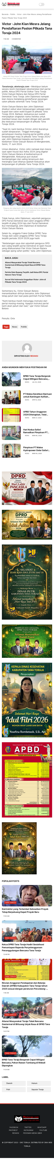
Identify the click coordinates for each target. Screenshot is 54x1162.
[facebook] (4, 335)
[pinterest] (19, 335)
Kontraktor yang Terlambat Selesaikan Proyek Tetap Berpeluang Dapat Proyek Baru (25, 910)
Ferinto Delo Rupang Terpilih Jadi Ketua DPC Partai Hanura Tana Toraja (26, 273)
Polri (8, 1089)
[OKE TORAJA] (11, 6)
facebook (14, 1127)
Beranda (5, 14)
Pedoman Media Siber (32, 1133)
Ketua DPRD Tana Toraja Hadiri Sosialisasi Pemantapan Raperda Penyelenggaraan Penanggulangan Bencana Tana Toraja (23, 947)
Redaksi (15, 1133)
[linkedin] (24, 335)
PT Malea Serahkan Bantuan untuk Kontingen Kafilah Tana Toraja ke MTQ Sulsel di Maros (37, 395)
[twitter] (9, 335)
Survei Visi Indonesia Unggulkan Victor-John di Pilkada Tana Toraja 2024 (25, 280)
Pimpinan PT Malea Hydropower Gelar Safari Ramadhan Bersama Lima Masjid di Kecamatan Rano (36, 449)
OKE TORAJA (25, 1142)
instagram (28, 1130)
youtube (43, 1130)
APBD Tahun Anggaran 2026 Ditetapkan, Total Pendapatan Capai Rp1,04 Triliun (36, 413)
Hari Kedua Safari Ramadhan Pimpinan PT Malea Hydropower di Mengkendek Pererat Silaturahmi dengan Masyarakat (35, 431)
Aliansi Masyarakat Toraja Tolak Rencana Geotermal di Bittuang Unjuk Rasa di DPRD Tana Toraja (25, 264)
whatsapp (41, 1127)
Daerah (9, 1083)
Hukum (34, 1083)
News (14, 327)
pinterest (13, 1130)
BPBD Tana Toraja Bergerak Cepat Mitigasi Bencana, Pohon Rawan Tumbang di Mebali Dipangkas (37, 377)
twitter (27, 1127)
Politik (12, 14)
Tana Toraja (10, 902)
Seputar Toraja (37, 1089)
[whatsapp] (14, 335)
